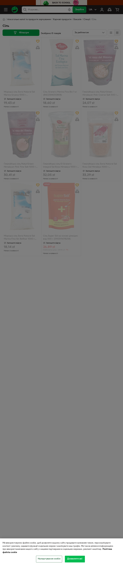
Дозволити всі (74, 559)
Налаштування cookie (49, 559)
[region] (61, 551)
